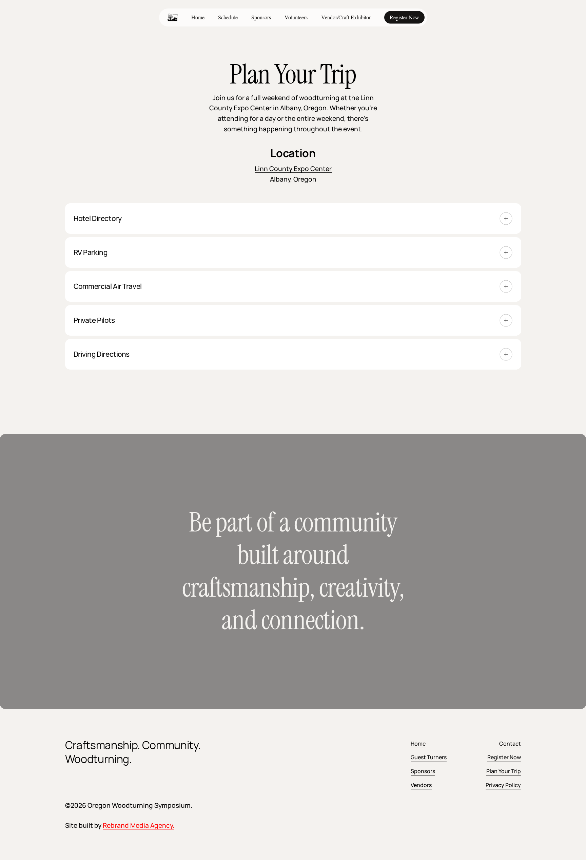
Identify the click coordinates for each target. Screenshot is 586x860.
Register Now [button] (504, 757)
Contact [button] (510, 743)
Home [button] (418, 743)
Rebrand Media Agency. (138, 825)
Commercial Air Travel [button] (108, 286)
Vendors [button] (421, 785)
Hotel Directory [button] (98, 218)
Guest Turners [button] (429, 757)
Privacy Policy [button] (503, 785)
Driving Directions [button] (102, 354)
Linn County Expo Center (293, 168)
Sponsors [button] (423, 771)
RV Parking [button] (91, 252)
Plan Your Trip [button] (503, 771)
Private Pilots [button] (94, 320)
